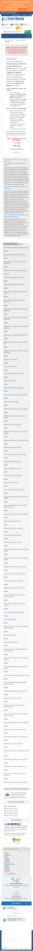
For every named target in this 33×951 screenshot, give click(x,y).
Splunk (7, 866)
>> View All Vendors (11, 873)
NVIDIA (7, 862)
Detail (25, 797)
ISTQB (7, 858)
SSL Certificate (16, 842)
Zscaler (8, 871)
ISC (7, 857)
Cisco (7, 853)
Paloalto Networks (10, 864)
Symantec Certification (20, 40)
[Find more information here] (16, 925)
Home (5, 40)
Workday (8, 869)
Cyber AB (8, 855)
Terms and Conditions (16, 149)
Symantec (11, 40)
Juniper (8, 860)
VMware (8, 867)
